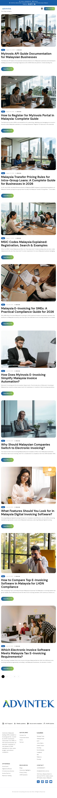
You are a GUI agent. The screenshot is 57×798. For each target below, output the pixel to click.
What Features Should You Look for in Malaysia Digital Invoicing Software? (27, 512)
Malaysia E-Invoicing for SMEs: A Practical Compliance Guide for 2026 (27, 310)
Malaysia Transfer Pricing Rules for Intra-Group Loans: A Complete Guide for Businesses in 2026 (28, 180)
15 (14, 676)
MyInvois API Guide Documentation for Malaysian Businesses (26, 55)
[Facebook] (29, 4)
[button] (41, 8)
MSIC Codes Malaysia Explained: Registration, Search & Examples (24, 243)
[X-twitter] (32, 4)
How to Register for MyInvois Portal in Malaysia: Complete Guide (27, 117)
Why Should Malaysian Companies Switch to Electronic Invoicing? (25, 446)
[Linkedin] (30, 4)
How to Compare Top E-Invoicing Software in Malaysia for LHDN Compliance (24, 583)
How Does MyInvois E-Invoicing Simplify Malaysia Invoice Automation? (23, 378)
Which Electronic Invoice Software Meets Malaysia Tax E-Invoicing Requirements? (25, 653)
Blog (3, 50)
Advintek (19, 50)
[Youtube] (34, 4)
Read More (6, 69)
